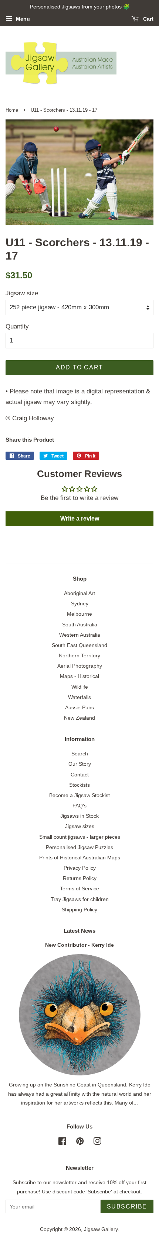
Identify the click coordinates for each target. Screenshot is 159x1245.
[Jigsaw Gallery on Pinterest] (80, 1142)
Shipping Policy (79, 909)
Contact (80, 775)
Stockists (79, 785)
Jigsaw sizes (79, 826)
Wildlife (79, 687)
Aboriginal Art (79, 593)
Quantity (17, 326)
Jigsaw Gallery (101, 1229)
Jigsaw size (22, 293)
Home (12, 110)
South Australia (79, 624)
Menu (22, 19)
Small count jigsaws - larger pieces (79, 837)
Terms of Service (79, 888)
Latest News (79, 931)
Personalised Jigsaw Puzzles (79, 847)
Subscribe (127, 1206)
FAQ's (79, 805)
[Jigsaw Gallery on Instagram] (97, 1142)
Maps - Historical (79, 676)
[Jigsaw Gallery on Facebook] (62, 1142)
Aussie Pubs (79, 707)
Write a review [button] (79, 518)
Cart (147, 19)
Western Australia (79, 635)
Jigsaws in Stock (79, 816)
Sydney (79, 603)
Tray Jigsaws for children (80, 899)
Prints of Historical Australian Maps (79, 857)
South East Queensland (79, 645)
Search (79, 754)
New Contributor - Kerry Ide (79, 945)
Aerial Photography (79, 666)
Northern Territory (79, 655)
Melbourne (79, 614)
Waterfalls (79, 697)
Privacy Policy (80, 868)
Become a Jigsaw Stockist (79, 795)
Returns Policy (80, 878)
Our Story (79, 764)
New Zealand (79, 718)
